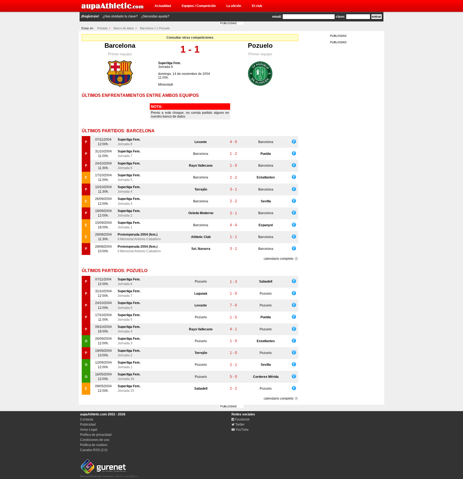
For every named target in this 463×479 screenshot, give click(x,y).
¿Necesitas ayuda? (155, 16)
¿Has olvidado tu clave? (120, 16)
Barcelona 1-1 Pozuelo (155, 28)
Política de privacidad (95, 435)
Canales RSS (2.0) (93, 450)
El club (257, 6)
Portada (102, 28)
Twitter (239, 424)
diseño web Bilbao (109, 476)
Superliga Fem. (169, 63)
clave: (340, 17)
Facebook (241, 419)
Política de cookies (93, 445)
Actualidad (163, 6)
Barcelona (119, 45)
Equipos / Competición (199, 6)
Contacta (86, 419)
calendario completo (278, 259)
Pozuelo (260, 45)
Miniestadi (165, 84)
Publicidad (88, 424)
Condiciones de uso (94, 440)
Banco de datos (124, 28)
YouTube (242, 430)
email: (277, 17)
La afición (233, 6)
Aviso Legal (88, 430)
